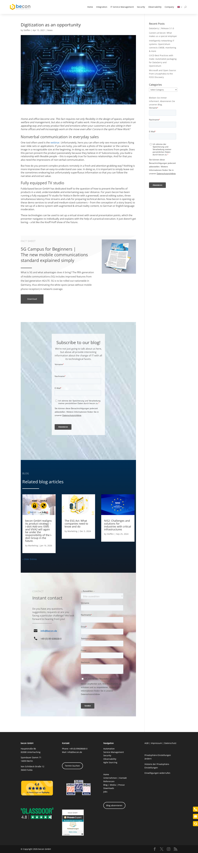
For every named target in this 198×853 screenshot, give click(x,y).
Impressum (156, 743)
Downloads (108, 788)
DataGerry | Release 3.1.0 (161, 28)
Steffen (27, 30)
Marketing (33, 545)
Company (169, 7)
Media (113, 784)
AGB (147, 743)
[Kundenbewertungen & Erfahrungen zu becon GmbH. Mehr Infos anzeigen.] (73, 834)
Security (141, 7)
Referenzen (109, 781)
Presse (121, 784)
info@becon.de (49, 631)
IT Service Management (122, 7)
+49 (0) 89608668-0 (78, 748)
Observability (155, 7)
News (50, 30)
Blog (105, 784)
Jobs (105, 791)
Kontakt (123, 778)
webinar (55, 142)
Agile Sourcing (110, 762)
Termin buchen (72, 765)
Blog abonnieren (114, 805)
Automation (109, 748)
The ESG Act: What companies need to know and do (76, 523)
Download (32, 299)
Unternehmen (110, 778)
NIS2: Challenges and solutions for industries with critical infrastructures (117, 525)
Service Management (113, 752)
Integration (101, 7)
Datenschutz (170, 743)
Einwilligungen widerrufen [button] (157, 773)
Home (90, 7)
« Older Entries (29, 559)
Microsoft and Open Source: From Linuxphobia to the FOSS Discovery (162, 74)
